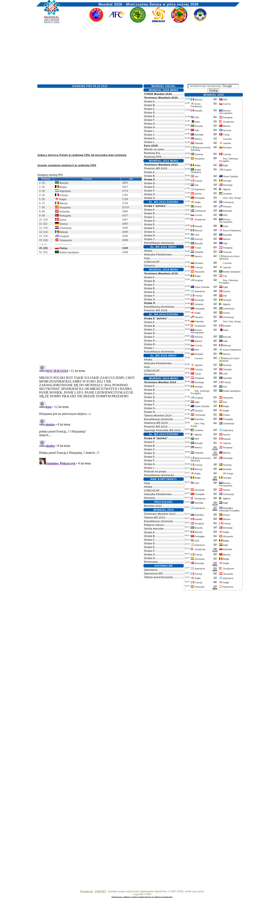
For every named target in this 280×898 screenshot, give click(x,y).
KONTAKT (100, 891)
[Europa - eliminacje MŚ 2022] (96, 22)
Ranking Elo (152, 153)
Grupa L (149, 142)
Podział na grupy (155, 471)
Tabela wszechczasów (158, 577)
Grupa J (149, 134)
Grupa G (149, 123)
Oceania (149, 265)
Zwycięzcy (150, 569)
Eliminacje (151, 561)
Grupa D (149, 112)
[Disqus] (90, 309)
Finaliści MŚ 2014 (155, 426)
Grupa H (149, 127)
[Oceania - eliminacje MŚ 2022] (200, 22)
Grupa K (149, 138)
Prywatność (86, 891)
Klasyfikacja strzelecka (159, 242)
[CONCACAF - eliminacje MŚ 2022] (158, 22)
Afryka (148, 250)
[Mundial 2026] (49, 22)
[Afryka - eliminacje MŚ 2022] (138, 22)
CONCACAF (152, 261)
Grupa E (149, 116)
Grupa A (149, 101)
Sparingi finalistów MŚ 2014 (162, 430)
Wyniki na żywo (154, 149)
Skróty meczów (154, 528)
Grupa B (149, 105)
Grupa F (149, 119)
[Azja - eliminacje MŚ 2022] (117, 22)
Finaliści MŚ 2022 (155, 168)
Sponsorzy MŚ (153, 573)
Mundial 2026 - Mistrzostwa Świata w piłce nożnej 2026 (148, 3)
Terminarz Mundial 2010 (160, 513)
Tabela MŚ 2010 (154, 517)
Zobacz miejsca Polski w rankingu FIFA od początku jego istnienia (82, 155)
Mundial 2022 (153, 505)
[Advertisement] (137, 54)
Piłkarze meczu (154, 524)
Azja (147, 258)
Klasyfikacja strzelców (158, 419)
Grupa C (149, 108)
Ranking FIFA (153, 156)
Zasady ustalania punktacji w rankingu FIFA (67, 165)
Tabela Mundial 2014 (158, 415)
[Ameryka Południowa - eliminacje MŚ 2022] (179, 22)
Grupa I (149, 130)
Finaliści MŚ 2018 (155, 310)
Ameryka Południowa (158, 254)
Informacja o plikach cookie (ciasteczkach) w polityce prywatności (142, 897)
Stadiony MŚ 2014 (156, 422)
